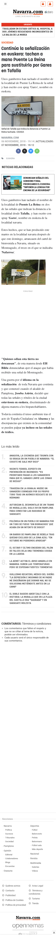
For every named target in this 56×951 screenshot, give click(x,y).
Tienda (35, 903)
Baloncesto (37, 834)
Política (8, 830)
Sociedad (9, 841)
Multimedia (35, 863)
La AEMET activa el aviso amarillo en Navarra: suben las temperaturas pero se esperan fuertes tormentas (30, 564)
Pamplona (9, 846)
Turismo (36, 898)
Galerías (35, 867)
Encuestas (10, 866)
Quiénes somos (12, 886)
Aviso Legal (37, 886)
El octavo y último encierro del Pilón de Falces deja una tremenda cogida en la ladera (31, 551)
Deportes (34, 826)
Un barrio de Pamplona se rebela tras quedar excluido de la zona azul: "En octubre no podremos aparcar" (31, 537)
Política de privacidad (15, 905)
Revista (33, 858)
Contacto (9, 890)
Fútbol (34, 830)
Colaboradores (11, 858)
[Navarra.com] (28, 12)
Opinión (7, 850)
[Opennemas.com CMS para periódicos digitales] (28, 928)
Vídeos (35, 871)
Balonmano (37, 841)
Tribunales (10, 837)
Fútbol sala (37, 845)
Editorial (8, 854)
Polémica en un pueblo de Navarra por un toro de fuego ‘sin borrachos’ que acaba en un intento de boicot (31, 524)
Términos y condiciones (36, 623)
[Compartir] (18, 150)
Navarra (8, 826)
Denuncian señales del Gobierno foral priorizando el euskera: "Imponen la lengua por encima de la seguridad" (36, 184)
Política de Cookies (14, 900)
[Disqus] (27, 687)
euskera (10, 158)
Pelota (34, 837)
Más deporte (37, 849)
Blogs (7, 862)
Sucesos (9, 834)
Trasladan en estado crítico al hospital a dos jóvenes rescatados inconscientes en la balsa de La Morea (27, 32)
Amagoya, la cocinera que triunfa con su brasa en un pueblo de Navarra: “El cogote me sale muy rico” (31, 459)
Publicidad (10, 895)
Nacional (34, 854)
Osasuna (8, 871)
